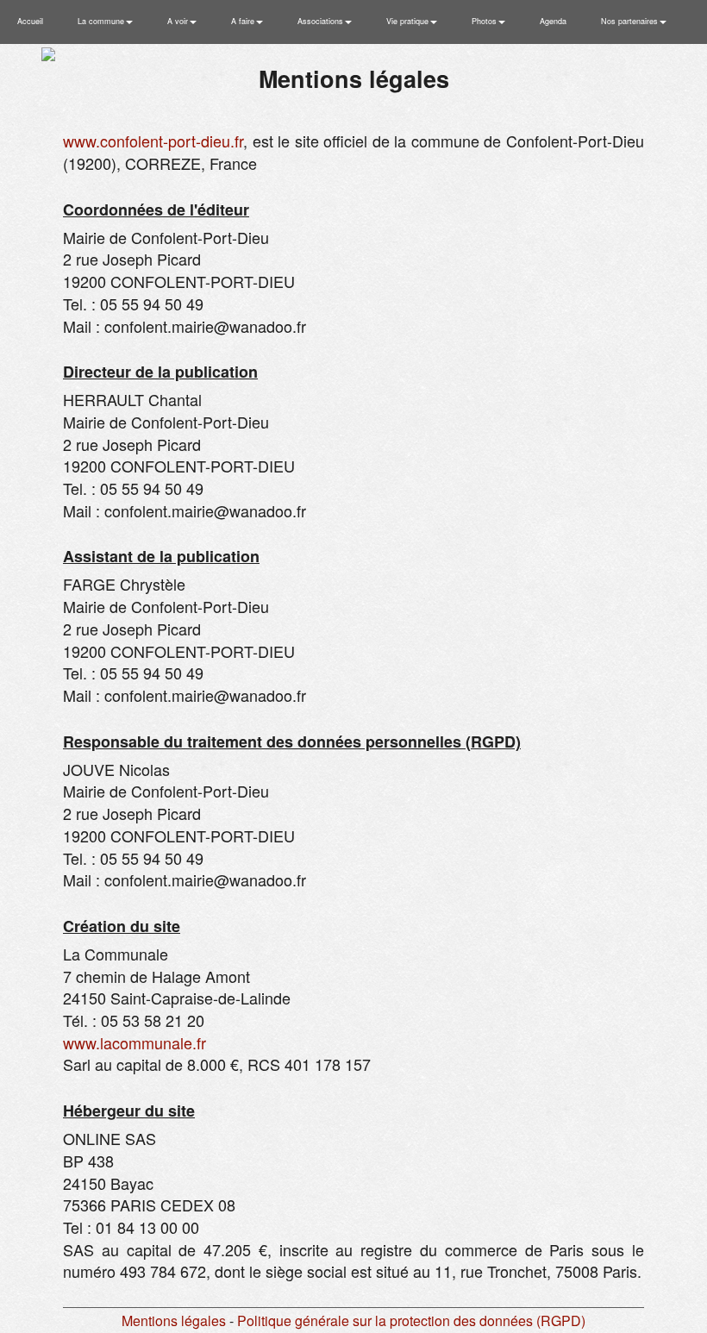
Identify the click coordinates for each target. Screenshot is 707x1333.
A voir (179, 21)
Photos (485, 21)
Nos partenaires (630, 21)
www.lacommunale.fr (134, 1042)
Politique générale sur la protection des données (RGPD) (411, 1320)
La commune (102, 21)
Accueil (30, 21)
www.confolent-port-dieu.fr (153, 140)
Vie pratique (408, 21)
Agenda (553, 21)
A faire (244, 21)
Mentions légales (174, 1320)
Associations (321, 21)
